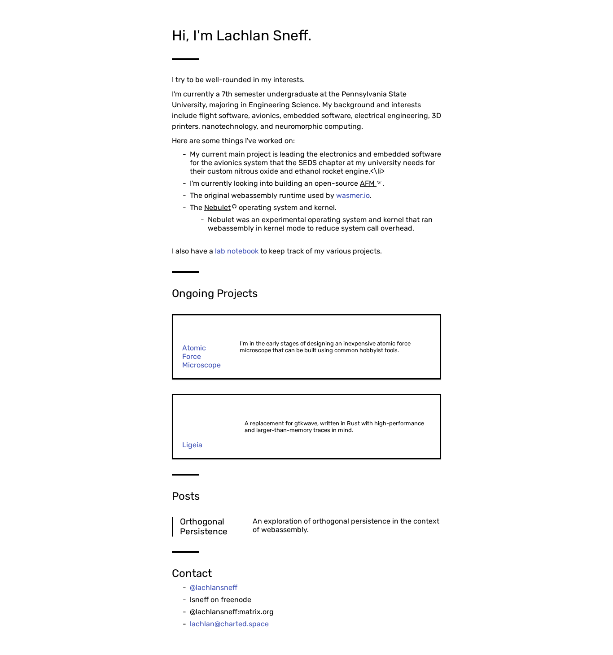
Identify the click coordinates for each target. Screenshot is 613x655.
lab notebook (236, 251)
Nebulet (217, 207)
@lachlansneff (213, 587)
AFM (368, 183)
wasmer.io (353, 195)
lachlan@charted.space (229, 624)
